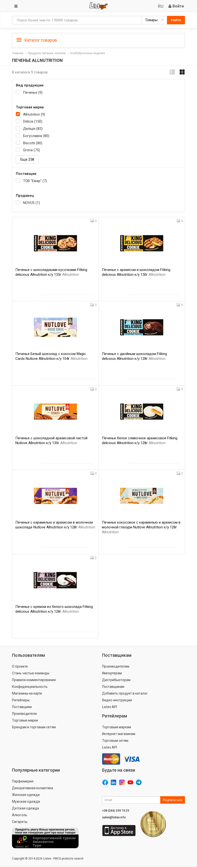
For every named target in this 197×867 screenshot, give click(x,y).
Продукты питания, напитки (47, 53)
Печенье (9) (33, 92)
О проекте (20, 666)
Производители (24, 714)
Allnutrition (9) (34, 114)
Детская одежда (25, 808)
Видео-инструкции (117, 700)
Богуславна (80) (36, 136)
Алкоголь (19, 815)
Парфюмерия (22, 781)
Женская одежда (26, 795)
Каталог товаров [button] (40, 40)
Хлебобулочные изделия (87, 53)
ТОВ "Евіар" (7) (35, 181)
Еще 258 (27, 159)
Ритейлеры (21, 700)
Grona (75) (31, 150)
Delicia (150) (32, 121)
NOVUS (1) (31, 203)
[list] (172, 72)
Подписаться (172, 800)
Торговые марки (25, 720)
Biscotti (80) (32, 143)
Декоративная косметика (32, 788)
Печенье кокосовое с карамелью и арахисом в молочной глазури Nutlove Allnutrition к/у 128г (141, 527)
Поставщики (22, 707)
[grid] (182, 72)
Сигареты (19, 822)
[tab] (98, 39)
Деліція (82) (33, 128)
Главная (17, 53)
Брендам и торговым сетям (34, 727)
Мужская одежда (26, 801)
